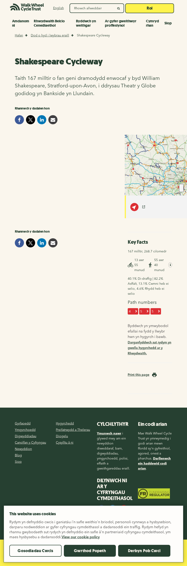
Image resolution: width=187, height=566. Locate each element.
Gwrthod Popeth (90, 550)
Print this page (138, 375)
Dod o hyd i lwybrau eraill (50, 35)
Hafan (19, 35)
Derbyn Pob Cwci (144, 550)
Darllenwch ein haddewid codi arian (154, 463)
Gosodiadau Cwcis (35, 550)
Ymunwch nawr (109, 433)
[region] (93, 535)
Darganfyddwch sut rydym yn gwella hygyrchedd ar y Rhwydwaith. (149, 347)
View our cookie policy (81, 537)
